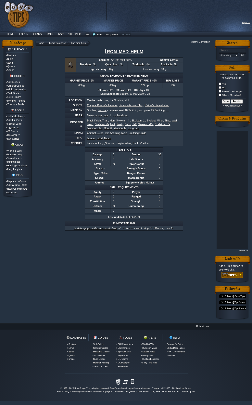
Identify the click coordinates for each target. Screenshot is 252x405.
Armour (91, 138)
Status (99, 34)
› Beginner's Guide (16, 181)
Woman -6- (120, 128)
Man (112, 120)
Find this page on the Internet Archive (95, 228)
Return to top (202, 326)
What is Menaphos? (231, 95)
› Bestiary (11, 55)
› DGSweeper (13, 135)
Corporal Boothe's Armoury (102, 105)
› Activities (11, 192)
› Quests (10, 66)
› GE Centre (12, 131)
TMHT (50, 34)
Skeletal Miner (155, 120)
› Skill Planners (14, 120)
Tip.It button (233, 265)
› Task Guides (13, 93)
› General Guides (15, 85)
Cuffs (128, 124)
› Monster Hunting (15, 100)
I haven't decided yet (232, 91)
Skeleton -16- (162, 124)
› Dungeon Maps (15, 154)
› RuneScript (12, 138)
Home (11, 34)
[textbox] (232, 50)
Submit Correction (200, 42)
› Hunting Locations (16, 165)
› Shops (10, 70)
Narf (112, 124)
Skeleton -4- (123, 120)
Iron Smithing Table (116, 133)
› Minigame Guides (16, 89)
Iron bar (102, 110)
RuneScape (115, 388)
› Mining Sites (13, 161)
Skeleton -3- (102, 124)
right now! (126, 34)
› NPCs (9, 59)
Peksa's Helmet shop (157, 105)
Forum (24, 34)
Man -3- (108, 128)
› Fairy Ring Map (14, 169)
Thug (167, 120)
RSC (61, 34)
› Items (9, 62)
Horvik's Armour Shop (131, 105)
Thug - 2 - (133, 128)
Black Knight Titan (97, 120)
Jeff (134, 124)
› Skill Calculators (15, 116)
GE (87, 34)
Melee (107, 138)
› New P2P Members (16, 188)
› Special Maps (13, 158)
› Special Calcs (13, 123)
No (223, 87)
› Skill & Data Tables (16, 185)
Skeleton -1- (138, 120)
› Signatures (12, 127)
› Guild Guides (13, 97)
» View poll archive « (232, 106)
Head (100, 138)
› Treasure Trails (15, 104)
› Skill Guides (13, 82)
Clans (37, 34)
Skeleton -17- (94, 128)
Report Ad (246, 23)
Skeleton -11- (145, 124)
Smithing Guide (137, 133)
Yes (224, 84)
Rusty (120, 124)
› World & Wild (14, 150)
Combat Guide (95, 133)
